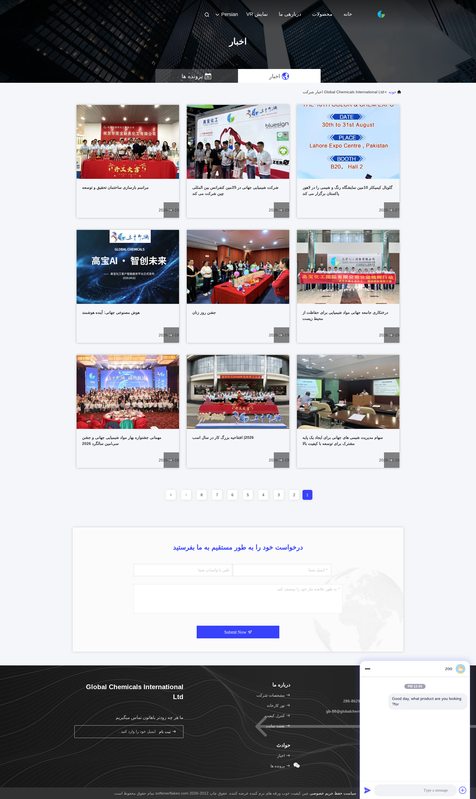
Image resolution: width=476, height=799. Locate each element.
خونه (392, 92)
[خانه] (381, 14)
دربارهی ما (290, 14)
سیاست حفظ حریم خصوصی (333, 793)
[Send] (367, 790)
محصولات (322, 14)
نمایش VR (257, 14)
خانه (348, 14)
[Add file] (463, 790)
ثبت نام (165, 732)
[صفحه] (186, 495)
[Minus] (367, 668)
